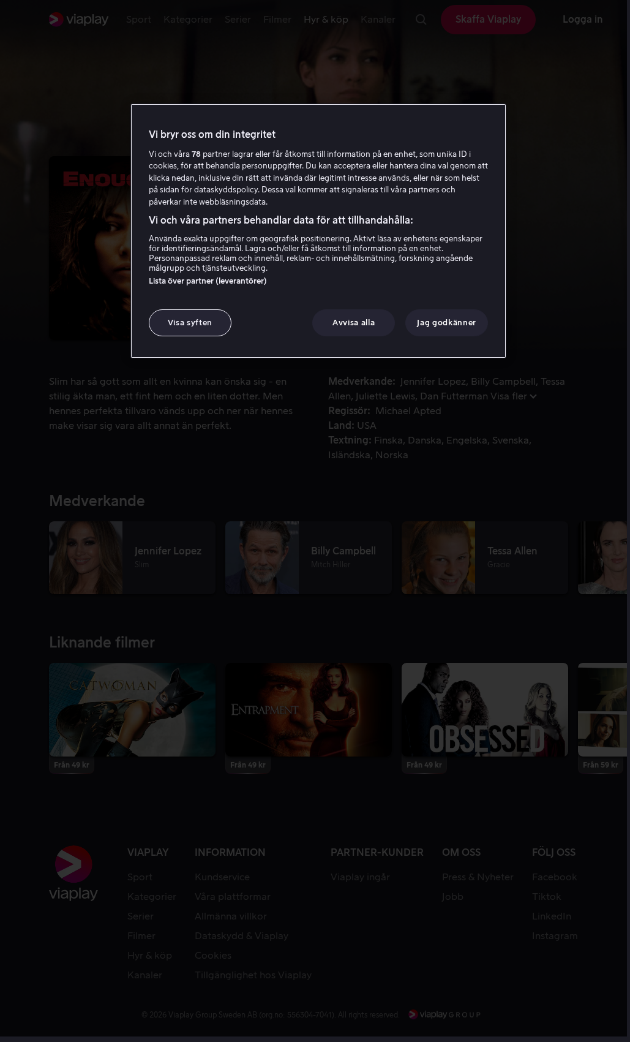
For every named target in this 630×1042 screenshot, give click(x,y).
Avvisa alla (353, 323)
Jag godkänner (446, 323)
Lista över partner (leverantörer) (208, 281)
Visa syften (190, 323)
